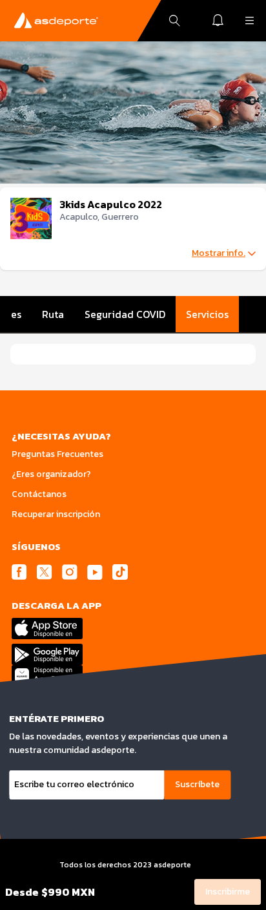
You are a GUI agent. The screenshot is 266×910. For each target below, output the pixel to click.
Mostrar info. (218, 253)
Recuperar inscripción (56, 514)
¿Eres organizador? (51, 474)
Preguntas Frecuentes (57, 454)
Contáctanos (39, 494)
